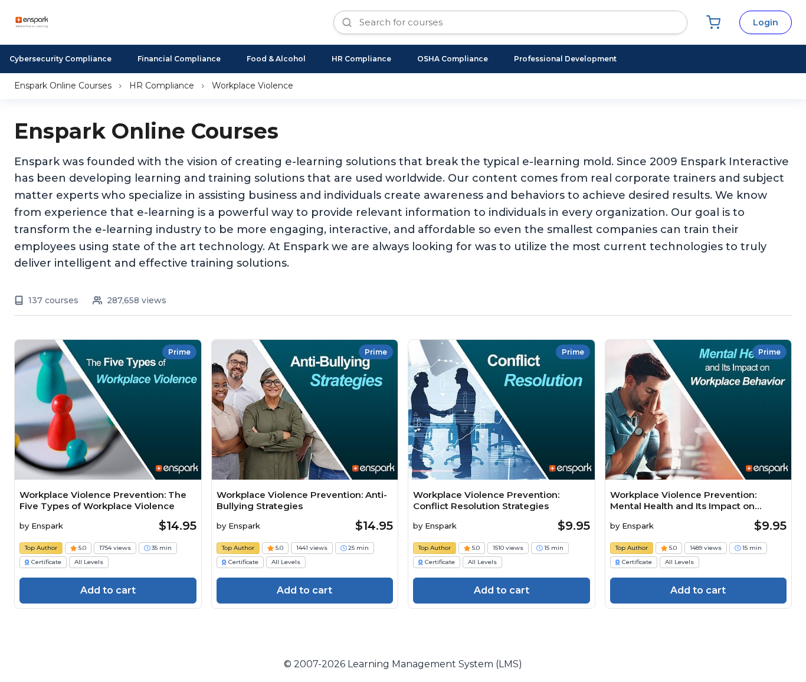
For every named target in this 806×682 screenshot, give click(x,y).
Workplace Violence (252, 85)
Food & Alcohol (276, 58)
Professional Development (565, 58)
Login (765, 22)
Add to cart (108, 590)
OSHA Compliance (452, 58)
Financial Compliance (179, 58)
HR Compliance (361, 58)
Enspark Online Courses (63, 85)
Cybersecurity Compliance (60, 58)
